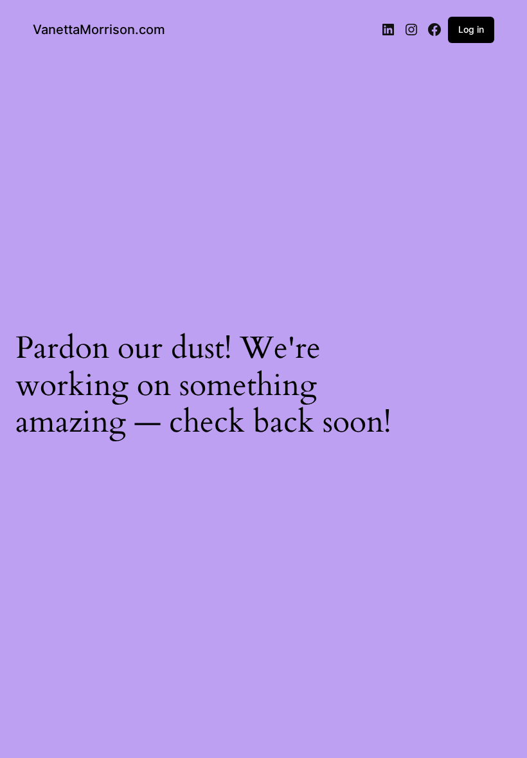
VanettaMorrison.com (99, 29)
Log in (471, 29)
